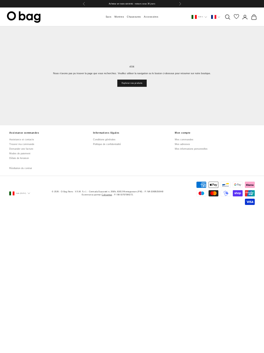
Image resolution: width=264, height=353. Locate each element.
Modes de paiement (19, 153)
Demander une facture (21, 149)
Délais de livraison (19, 158)
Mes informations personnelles (191, 149)
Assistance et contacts (21, 139)
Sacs (109, 17)
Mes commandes (184, 139)
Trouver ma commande (21, 144)
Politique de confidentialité (107, 144)
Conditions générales (104, 139)
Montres (119, 17)
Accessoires (151, 17)
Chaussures (134, 17)
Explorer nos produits (132, 83)
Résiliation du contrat (20, 168)
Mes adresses (182, 144)
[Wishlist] (236, 17)
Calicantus (107, 194)
